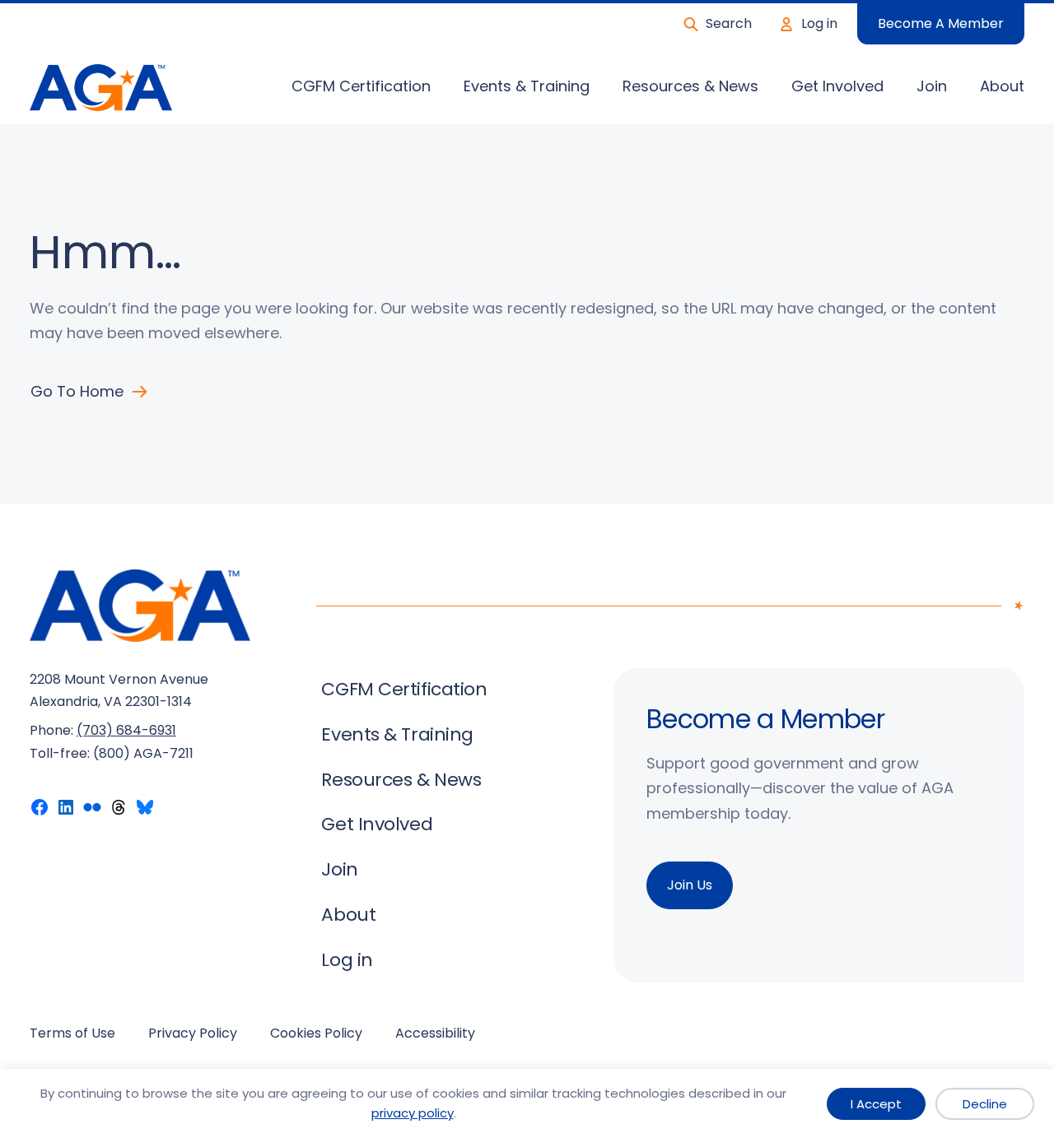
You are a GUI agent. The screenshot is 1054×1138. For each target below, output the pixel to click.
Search (729, 23)
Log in (819, 23)
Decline (985, 1103)
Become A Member (941, 23)
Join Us (689, 885)
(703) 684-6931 (126, 730)
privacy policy (412, 1113)
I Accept (876, 1103)
